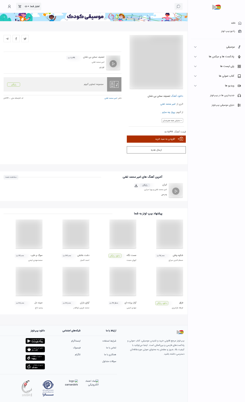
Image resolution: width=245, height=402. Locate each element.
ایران (164, 185)
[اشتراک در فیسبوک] (16, 38)
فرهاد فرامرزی (177, 308)
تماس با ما (111, 348)
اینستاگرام (76, 341)
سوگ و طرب (36, 255)
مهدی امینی (131, 308)
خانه (233, 23)
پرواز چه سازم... (167, 112)
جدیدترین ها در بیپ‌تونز (222, 95)
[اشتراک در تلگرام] (7, 38)
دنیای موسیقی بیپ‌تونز (223, 105)
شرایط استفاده (109, 341)
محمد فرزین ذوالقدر (81, 308)
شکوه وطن (178, 255)
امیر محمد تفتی (167, 104)
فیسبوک (77, 348)
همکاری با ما (110, 355)
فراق (181, 303)
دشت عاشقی (83, 255)
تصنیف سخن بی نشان (93, 57)
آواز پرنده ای (130, 303)
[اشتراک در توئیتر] (25, 38)
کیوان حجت (131, 260)
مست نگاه (131, 255)
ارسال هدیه (156, 150)
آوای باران (84, 303)
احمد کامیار (84, 260)
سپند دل (38, 303)
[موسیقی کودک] (94, 20)
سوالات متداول (109, 361)
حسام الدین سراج (176, 260)
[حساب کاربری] (9, 6)
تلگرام (78, 355)
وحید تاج (39, 308)
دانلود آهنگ (176, 96)
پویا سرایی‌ (148, 189)
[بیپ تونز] (216, 7)
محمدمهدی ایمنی (35, 260)
